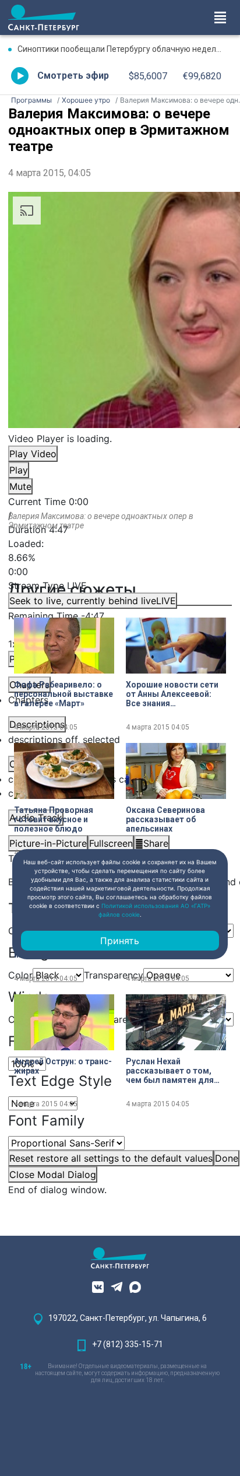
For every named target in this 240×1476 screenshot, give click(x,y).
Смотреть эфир (73, 75)
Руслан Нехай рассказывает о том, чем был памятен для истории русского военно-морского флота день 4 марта (170, 1071)
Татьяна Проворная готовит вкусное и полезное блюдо (53, 819)
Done (226, 1158)
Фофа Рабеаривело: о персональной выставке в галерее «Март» (63, 694)
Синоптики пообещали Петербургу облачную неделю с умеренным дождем (124, 49)
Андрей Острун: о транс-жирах (63, 1066)
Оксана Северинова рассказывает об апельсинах (165, 819)
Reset (111, 1158)
